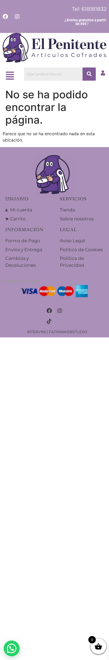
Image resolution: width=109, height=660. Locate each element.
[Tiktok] (49, 321)
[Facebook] (49, 310)
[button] (10, 76)
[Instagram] (59, 310)
